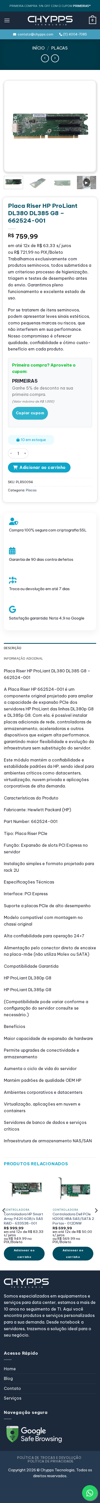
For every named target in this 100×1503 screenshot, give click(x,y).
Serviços (12, 1398)
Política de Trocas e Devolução (49, 1458)
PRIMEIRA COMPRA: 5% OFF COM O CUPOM (50, 5)
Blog (8, 1378)
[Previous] (14, 126)
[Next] (85, 126)
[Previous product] (55, 58)
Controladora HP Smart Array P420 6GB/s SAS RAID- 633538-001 (23, 1218)
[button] (7, 20)
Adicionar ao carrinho (42, 467)
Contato (12, 1388)
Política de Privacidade (51, 1461)
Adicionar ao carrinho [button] (24, 1254)
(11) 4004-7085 (74, 34)
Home (10, 1368)
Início (38, 48)
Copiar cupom (30, 413)
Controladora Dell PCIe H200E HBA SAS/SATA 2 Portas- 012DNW (73, 1218)
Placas (59, 48)
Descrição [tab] (12, 648)
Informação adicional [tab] (23, 658)
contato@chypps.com (34, 34)
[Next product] (45, 58)
